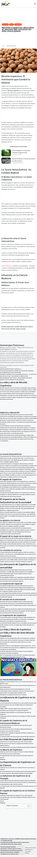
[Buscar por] (32, 4)
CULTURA (5, 24)
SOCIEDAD (18, 24)
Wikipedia (2, 759)
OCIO (11, 24)
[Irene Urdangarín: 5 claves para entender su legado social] (6, 152)
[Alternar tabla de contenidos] (28, 806)
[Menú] (35, 4)
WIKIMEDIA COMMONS (11, 349)
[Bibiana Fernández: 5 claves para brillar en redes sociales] (6, 161)
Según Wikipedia (6, 266)
